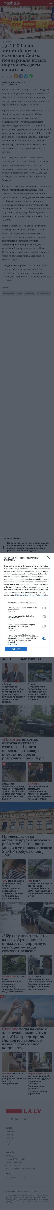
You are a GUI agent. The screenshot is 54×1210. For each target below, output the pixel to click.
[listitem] (27, 602)
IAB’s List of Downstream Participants (30, 595)
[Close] (49, 558)
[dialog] (27, 605)
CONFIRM (16, 649)
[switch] (44, 608)
